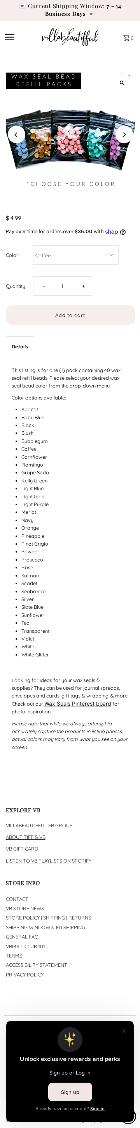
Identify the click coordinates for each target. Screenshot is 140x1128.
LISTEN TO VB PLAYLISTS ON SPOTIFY (48, 861)
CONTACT (17, 899)
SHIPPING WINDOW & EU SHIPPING (45, 927)
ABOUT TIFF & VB (26, 837)
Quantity (15, 286)
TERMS (14, 955)
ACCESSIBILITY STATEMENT (36, 965)
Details (20, 346)
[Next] (124, 134)
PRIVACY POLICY (25, 974)
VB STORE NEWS (25, 908)
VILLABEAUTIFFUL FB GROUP (39, 825)
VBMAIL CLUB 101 (25, 946)
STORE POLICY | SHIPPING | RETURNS (48, 917)
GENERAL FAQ (22, 936)
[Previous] (16, 134)
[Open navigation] (21, 37)
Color (12, 255)
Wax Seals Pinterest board (77, 703)
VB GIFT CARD (22, 849)
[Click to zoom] (122, 82)
